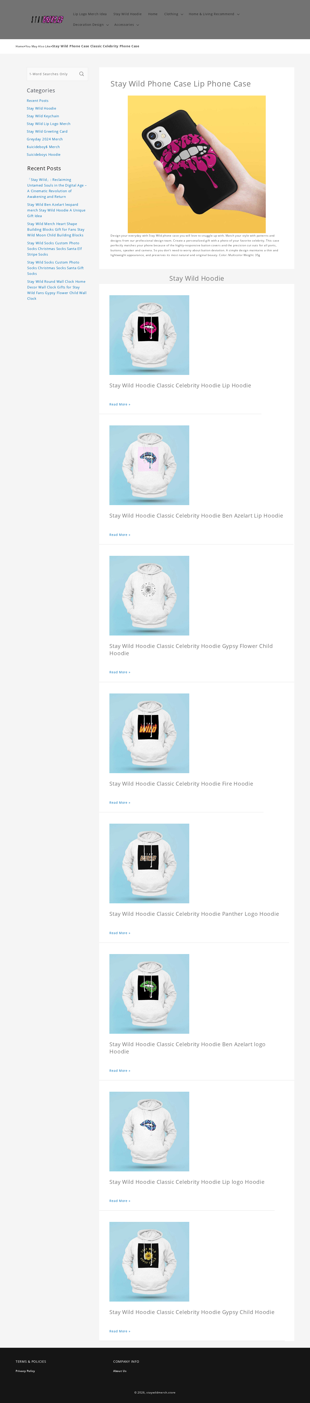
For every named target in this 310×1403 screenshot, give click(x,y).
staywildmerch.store (161, 1392)
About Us (120, 1371)
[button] (173, 14)
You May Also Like (38, 46)
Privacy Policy (25, 1371)
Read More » (119, 404)
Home (20, 46)
